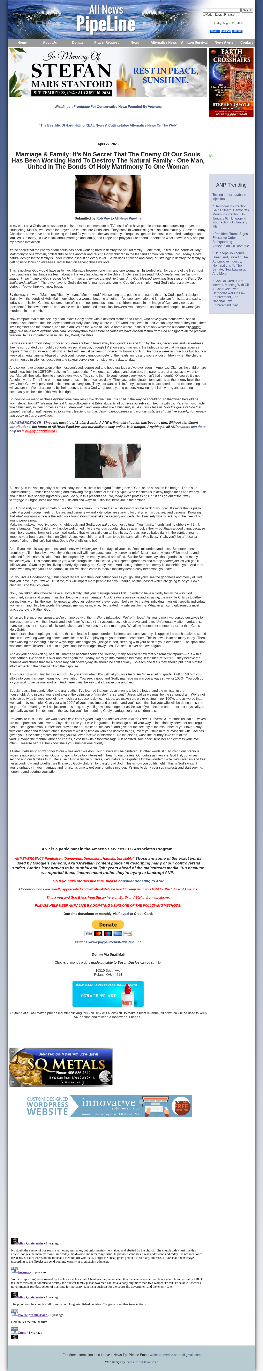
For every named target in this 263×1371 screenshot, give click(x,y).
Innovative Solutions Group (142, 1362)
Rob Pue (103, 218)
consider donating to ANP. (141, 881)
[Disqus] (108, 1181)
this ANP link (92, 1013)
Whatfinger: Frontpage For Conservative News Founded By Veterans (108, 106)
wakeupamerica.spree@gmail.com (175, 1355)
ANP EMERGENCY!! (25, 422)
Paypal (123, 914)
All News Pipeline (127, 218)
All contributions (31, 889)
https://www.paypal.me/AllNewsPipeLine (110, 942)
